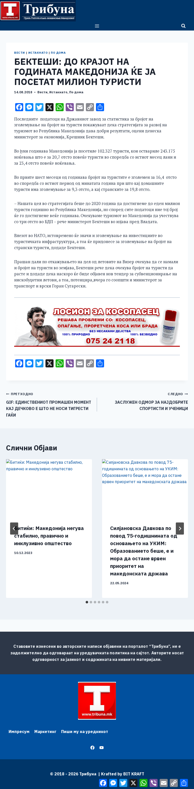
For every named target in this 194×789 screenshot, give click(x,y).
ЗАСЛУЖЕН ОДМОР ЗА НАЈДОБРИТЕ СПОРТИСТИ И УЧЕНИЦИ (151, 401)
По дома (58, 52)
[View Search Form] (183, 26)
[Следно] (180, 528)
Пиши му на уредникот (84, 731)
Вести (19, 52)
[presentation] (49, 487)
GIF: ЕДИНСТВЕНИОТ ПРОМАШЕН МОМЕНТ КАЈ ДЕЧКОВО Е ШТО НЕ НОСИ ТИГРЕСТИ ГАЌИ (48, 405)
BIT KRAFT (133, 773)
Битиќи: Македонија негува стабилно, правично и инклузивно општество (49, 536)
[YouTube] (102, 748)
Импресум (19, 731)
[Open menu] (97, 26)
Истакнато (38, 52)
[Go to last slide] (14, 528)
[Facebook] (92, 748)
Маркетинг (45, 731)
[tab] (87, 602)
